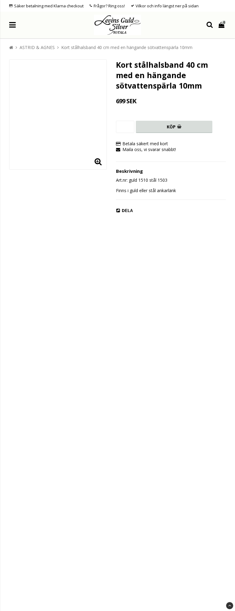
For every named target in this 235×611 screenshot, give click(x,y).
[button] (98, 161)
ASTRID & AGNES (37, 47)
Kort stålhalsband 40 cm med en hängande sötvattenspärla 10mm (126, 47)
